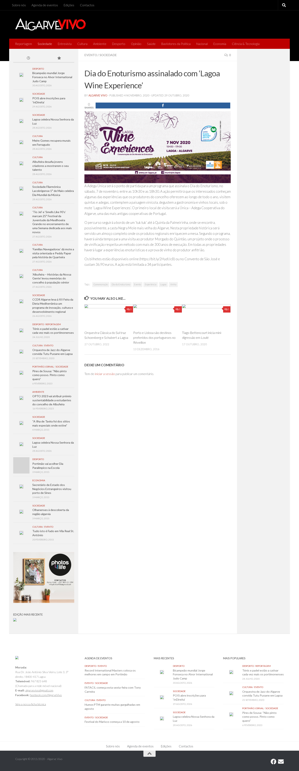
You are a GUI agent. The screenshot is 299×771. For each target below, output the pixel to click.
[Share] (163, 105)
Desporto (118, 44)
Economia (219, 44)
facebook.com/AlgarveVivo (46, 695)
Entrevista (65, 44)
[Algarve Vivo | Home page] (50, 24)
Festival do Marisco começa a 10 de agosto (112, 721)
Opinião (136, 44)
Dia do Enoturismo (121, 284)
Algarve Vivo (97, 95)
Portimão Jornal (43, 366)
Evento (90, 55)
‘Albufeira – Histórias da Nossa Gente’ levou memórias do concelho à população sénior (51, 278)
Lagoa (163, 284)
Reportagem (23, 44)
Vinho (173, 284)
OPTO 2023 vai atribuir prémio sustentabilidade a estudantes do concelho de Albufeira (51, 400)
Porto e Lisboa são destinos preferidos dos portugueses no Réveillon (154, 337)
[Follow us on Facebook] (273, 761)
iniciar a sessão (105, 374)
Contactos (87, 5)
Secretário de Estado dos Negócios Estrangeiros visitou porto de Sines (51, 488)
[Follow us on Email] (281, 761)
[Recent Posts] (28, 58)
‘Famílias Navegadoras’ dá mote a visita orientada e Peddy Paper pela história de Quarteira (53, 253)
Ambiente (99, 44)
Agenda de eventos (45, 5)
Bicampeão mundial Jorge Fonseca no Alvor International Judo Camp (52, 77)
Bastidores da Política (176, 44)
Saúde (151, 44)
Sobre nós (19, 5)
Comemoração (101, 284)
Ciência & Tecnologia (246, 44)
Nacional (202, 44)
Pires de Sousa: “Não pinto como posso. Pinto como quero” (49, 375)
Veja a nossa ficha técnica (30, 704)
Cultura (82, 44)
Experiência (150, 284)
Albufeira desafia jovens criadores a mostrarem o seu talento (50, 165)
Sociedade (45, 44)
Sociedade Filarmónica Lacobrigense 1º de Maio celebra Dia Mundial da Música (53, 190)
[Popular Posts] (59, 58)
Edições (69, 5)
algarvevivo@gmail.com (39, 690)
